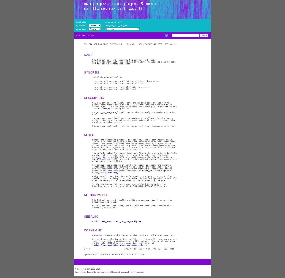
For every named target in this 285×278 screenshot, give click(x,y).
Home (78, 35)
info (88, 35)
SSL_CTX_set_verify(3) (104, 159)
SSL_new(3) (104, 109)
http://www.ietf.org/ (154, 171)
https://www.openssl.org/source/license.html (119, 245)
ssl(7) (95, 221)
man (92, 35)
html (83, 35)
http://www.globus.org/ (105, 173)
